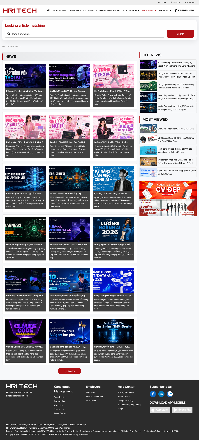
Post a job (90, 392)
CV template (90, 10)
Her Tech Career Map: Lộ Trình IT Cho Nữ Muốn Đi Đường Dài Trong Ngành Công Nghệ (112, 91)
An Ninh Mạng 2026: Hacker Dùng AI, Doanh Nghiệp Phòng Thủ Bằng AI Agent (68, 91)
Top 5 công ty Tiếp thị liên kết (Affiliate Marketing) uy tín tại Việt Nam (174, 150)
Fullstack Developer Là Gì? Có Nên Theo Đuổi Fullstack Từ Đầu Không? (69, 244)
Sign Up (176, 2)
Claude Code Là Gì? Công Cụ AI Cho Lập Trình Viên (23, 346)
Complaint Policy (125, 400)
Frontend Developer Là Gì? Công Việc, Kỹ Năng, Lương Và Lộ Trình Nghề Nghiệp (24, 295)
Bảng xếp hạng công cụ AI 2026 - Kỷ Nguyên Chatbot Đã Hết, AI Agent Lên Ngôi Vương (68, 346)
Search (180, 33)
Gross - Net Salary (110, 10)
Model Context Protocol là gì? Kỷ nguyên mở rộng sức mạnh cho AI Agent (69, 193)
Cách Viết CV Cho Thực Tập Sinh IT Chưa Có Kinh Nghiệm (176, 172)
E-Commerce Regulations (129, 404)
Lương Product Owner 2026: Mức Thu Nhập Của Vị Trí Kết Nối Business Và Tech (176, 75)
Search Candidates (94, 396)
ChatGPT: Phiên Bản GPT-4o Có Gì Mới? (175, 128)
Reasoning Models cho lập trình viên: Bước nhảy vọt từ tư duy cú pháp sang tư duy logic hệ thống (25, 193)
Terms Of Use (124, 396)
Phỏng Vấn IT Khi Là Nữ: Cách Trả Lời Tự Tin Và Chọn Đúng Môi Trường (25, 142)
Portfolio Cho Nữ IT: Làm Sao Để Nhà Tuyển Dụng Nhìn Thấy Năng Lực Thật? (68, 142)
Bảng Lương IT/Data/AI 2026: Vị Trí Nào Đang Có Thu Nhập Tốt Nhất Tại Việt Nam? (112, 295)
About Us (58, 405)
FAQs (120, 408)
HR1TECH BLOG (10, 46)
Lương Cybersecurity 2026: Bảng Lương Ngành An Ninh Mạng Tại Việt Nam (175, 86)
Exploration (130, 10)
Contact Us (59, 409)
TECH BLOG (148, 10)
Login (163, 2)
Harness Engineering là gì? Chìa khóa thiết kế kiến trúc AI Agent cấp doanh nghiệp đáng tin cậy (24, 244)
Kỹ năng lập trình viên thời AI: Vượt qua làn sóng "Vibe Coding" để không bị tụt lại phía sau (24, 91)
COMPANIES (75, 10)
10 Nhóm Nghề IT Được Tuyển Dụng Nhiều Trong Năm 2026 (67, 295)
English (190, 2)
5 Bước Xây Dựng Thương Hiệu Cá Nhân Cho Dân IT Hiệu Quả (175, 139)
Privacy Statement (126, 392)
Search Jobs (59, 10)
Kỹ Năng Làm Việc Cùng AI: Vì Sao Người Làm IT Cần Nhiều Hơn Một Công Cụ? (113, 193)
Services (164, 10)
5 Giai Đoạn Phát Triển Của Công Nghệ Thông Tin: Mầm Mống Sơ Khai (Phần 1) (175, 161)
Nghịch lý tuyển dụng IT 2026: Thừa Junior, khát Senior (111, 346)
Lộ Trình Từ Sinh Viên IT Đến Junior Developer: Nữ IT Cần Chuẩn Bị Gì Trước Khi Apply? (113, 142)
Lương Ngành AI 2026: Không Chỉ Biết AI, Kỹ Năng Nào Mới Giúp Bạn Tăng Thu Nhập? (113, 244)
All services (91, 400)
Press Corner (60, 413)
